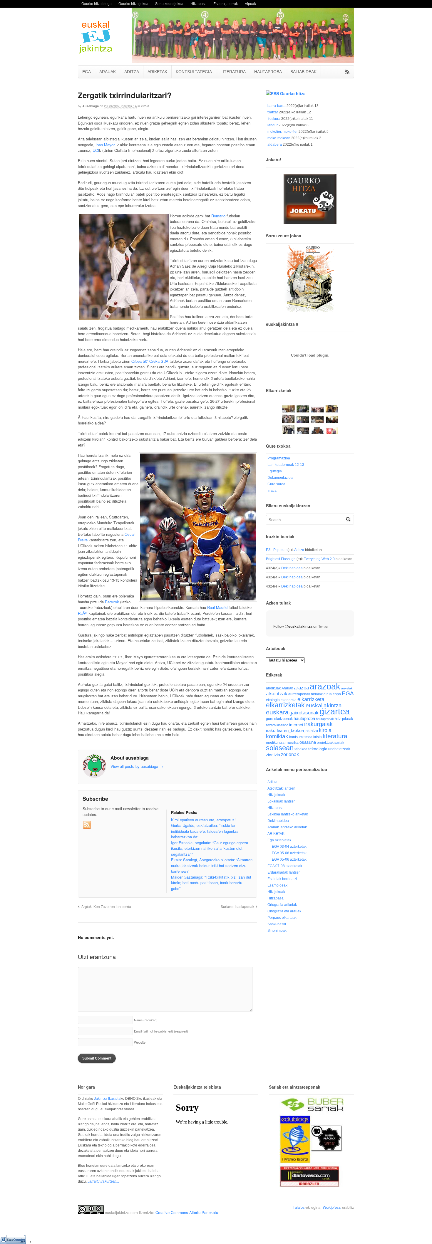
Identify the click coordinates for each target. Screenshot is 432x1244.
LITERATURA (233, 71)
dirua (328, 694)
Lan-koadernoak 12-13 (285, 465)
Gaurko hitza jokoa (133, 4)
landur (272, 125)
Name (146, 1020)
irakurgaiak (318, 724)
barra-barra (276, 106)
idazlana (282, 725)
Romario (218, 216)
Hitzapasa (198, 4)
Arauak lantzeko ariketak (287, 827)
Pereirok (112, 602)
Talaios (299, 1207)
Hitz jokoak (276, 795)
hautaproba (304, 718)
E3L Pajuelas (276, 550)
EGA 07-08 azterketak (284, 866)
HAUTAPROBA (268, 71)
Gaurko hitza (293, 93)
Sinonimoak (277, 931)
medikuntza (275, 743)
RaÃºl (83, 613)
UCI (96, 150)
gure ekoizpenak (279, 719)
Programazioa (278, 458)
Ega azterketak (279, 840)
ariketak (347, 688)
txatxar (272, 112)
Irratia (272, 490)
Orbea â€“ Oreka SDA (149, 361)
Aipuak (250, 4)
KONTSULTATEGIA (194, 71)
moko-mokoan (278, 138)
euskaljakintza (324, 705)
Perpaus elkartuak (282, 918)
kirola (145, 106)
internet (296, 725)
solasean (280, 748)
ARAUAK (107, 71)
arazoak (325, 686)
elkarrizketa (310, 699)
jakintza (311, 730)
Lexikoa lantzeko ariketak (287, 814)
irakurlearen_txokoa (285, 730)
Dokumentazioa (280, 478)
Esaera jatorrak (225, 4)
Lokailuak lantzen (281, 801)
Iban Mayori (105, 144)
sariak (339, 742)
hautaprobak (325, 719)
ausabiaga (90, 106)
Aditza (299, 550)
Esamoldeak (277, 885)
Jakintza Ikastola (107, 1099)
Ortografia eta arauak (284, 911)
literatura (335, 736)
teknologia (317, 749)
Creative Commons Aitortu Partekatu (186, 1212)
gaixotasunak (304, 713)
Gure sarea (276, 484)
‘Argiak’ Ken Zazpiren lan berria (106, 906)
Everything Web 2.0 (319, 559)
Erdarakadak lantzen (284, 872)
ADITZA (131, 71)
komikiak (277, 736)
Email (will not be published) (161, 1031)
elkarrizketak (285, 705)
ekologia (273, 700)
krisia (317, 737)
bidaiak (317, 694)
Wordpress (332, 1207)
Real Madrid (217, 607)
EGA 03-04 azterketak (289, 847)
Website (139, 1042)
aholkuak (273, 688)
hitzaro (271, 725)
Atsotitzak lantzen (281, 788)
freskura (273, 119)
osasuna (307, 742)
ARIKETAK (157, 71)
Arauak (287, 688)
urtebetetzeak (339, 749)
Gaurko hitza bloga (96, 4)
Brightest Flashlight (281, 559)
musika (292, 742)
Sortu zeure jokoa (169, 4)
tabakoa (300, 749)
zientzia (273, 755)
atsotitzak (276, 693)
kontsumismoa (300, 737)
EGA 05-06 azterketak (289, 853)
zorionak (290, 754)
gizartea (334, 711)
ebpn (337, 694)
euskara (277, 712)
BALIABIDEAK (303, 71)
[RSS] (87, 825)
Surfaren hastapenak (237, 906)
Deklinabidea (292, 568)
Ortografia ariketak (282, 905)
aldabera (274, 144)
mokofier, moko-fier (282, 132)
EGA (86, 71)
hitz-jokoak (344, 718)
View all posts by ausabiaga (136, 766)
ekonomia (289, 700)
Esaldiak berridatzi (282, 879)
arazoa (301, 688)
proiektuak (325, 742)
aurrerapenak (299, 694)
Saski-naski (276, 924)
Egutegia (274, 471)
